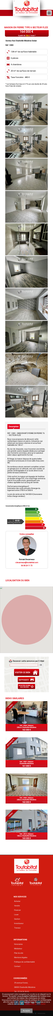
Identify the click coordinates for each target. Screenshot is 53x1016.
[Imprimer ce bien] (26, 679)
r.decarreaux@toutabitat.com (26, 562)
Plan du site (18, 953)
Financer (17, 910)
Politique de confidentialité (24, 962)
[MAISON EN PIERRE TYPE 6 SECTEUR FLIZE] (26, 109)
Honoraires (18, 944)
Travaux (17, 928)
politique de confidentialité (35, 1004)
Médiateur (18, 949)
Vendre (17, 906)
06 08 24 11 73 (26, 566)
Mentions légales (20, 957)
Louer (16, 915)
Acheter (17, 901)
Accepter (26, 1011)
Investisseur (19, 923)
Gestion (17, 919)
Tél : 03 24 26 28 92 (21, 992)
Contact (17, 966)
